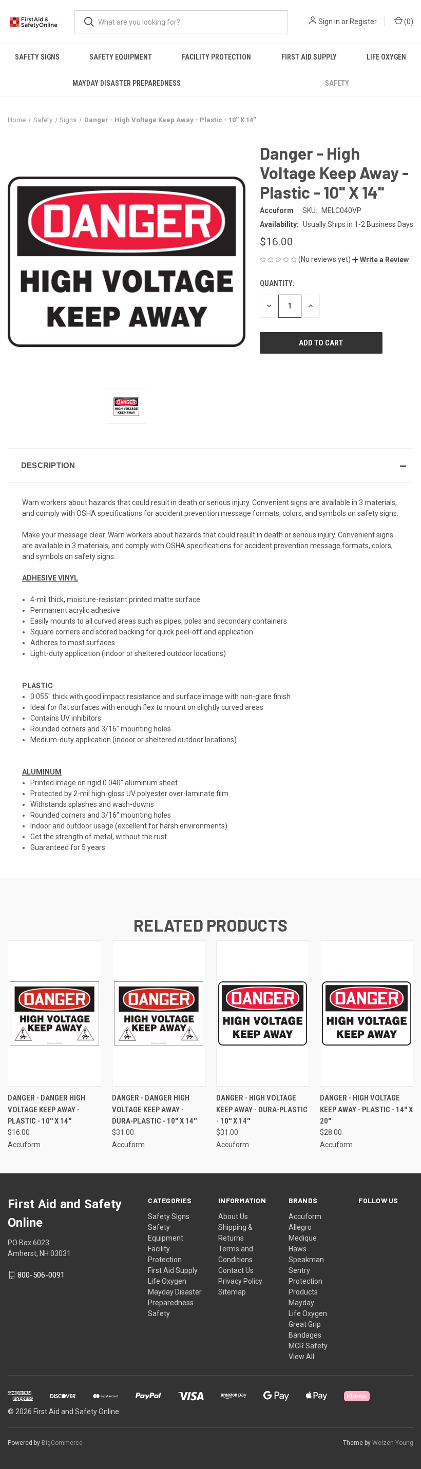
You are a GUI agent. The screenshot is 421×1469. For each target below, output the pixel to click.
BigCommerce (62, 1442)
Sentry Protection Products (305, 1281)
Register (363, 21)
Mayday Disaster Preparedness (126, 83)
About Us (233, 1216)
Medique (303, 1238)
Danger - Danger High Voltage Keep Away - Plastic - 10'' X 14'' (46, 1109)
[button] (380, 260)
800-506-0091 (41, 1275)
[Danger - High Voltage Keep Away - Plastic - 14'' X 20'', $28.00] (366, 1013)
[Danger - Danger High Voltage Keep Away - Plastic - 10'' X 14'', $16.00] (54, 1013)
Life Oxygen (386, 57)
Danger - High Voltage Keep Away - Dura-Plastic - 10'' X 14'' (262, 1109)
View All (301, 1356)
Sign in (329, 21)
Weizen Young (392, 1442)
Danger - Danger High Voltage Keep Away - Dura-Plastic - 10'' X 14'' (154, 1109)
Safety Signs (37, 57)
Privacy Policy (240, 1281)
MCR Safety (308, 1346)
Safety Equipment (120, 57)
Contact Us (236, 1270)
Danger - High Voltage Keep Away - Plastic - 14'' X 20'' (366, 1109)
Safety (337, 83)
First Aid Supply (309, 57)
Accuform (305, 1216)
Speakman (306, 1259)
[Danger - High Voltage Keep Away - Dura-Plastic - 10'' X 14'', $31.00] (263, 1013)
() (408, 21)
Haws (298, 1249)
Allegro (300, 1227)
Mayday (301, 1303)
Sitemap (232, 1292)
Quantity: (277, 283)
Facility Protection (216, 57)
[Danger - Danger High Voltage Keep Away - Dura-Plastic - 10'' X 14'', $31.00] (158, 1013)
